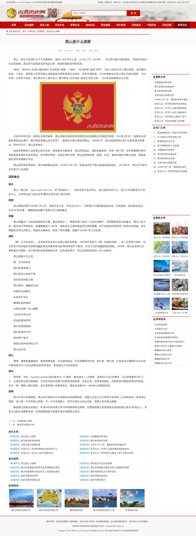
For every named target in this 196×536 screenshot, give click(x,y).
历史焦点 (136, 25)
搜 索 (133, 13)
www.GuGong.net (82, 531)
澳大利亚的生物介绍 (48, 510)
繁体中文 (108, 2)
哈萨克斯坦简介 (98, 480)
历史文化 (59, 25)
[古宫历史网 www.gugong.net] (33, 18)
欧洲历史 (41, 31)
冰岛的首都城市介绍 (164, 333)
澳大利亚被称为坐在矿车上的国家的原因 (40, 472)
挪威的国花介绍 (162, 359)
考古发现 (121, 25)
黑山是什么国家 (53, 31)
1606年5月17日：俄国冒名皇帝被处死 (108, 445)
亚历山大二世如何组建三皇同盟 (170, 121)
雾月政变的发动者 (99, 440)
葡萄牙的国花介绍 (25, 425)
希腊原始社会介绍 (166, 141)
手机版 (100, 2)
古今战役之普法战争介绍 (169, 137)
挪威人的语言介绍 (163, 354)
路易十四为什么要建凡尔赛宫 (168, 346)
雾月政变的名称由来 (30, 440)
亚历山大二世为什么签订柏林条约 (37, 453)
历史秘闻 (29, 25)
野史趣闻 (105, 25)
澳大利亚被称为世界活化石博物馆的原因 (40, 467)
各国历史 (15, 467)
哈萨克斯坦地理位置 (30, 480)
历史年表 (171, 2)
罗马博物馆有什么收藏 (168, 145)
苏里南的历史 (131, 510)
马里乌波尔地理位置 (30, 445)
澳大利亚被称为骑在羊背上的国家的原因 (109, 467)
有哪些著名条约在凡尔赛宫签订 (170, 342)
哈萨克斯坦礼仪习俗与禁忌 (103, 472)
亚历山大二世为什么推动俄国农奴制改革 (109, 449)
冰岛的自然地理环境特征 (166, 337)
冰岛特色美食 (161, 324)
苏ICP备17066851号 (113, 531)
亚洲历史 (84, 463)
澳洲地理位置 (76, 510)
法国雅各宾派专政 (99, 436)
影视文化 (75, 25)
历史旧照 (167, 25)
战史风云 (90, 25)
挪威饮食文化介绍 (163, 363)
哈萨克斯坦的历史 (99, 476)
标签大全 (117, 2)
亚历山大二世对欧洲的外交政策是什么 (39, 449)
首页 (13, 25)
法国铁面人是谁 (24, 421)
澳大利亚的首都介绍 (20, 510)
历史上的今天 (182, 2)
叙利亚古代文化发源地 (101, 463)
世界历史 (182, 25)
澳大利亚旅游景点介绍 (104, 510)
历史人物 (44, 25)
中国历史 (151, 25)
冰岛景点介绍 (161, 329)
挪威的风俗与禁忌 (163, 350)
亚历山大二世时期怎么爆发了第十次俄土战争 (111, 453)
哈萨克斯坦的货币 (29, 476)
